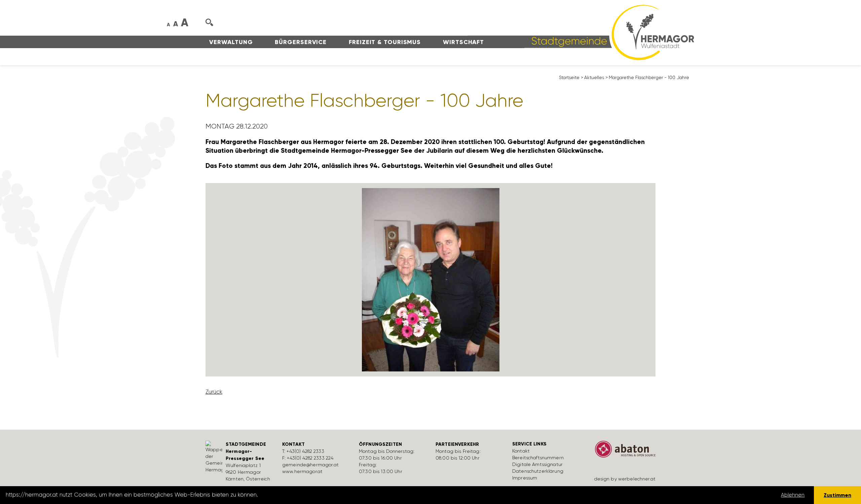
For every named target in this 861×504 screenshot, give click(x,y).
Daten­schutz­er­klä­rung (537, 471)
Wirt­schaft (463, 42)
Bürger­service (301, 42)
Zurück (213, 391)
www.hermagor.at (302, 471)
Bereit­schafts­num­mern (538, 457)
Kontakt (521, 451)
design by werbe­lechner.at (625, 478)
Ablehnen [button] (792, 495)
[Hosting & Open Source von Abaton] (622, 451)
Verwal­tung (231, 42)
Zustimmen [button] (837, 495)
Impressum (524, 477)
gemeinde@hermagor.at (310, 464)
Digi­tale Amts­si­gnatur (537, 464)
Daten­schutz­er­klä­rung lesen (297, 495)
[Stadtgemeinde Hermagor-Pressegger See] (580, 32)
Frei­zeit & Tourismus (385, 42)
